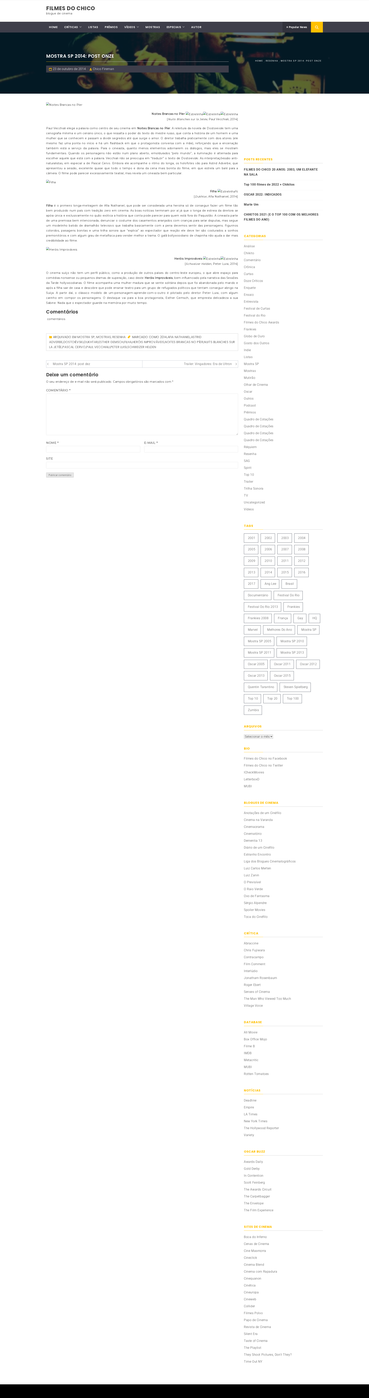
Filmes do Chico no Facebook (265, 758)
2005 (251, 549)
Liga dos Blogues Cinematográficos (270, 861)
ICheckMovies (254, 772)
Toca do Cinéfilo (256, 917)
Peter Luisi (119, 347)
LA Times (251, 1114)
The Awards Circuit (258, 1189)
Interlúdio (251, 971)
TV (246, 495)
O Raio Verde (253, 889)
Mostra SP (86, 337)
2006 (268, 549)
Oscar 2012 (308, 664)
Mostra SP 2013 (292, 652)
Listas (248, 357)
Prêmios (250, 412)
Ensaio (249, 295)
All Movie (250, 1032)
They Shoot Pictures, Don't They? (268, 1354)
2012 (301, 561)
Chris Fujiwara (254, 950)
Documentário (258, 595)
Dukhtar (91, 342)
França (283, 618)
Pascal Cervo (74, 347)
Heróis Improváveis (148, 342)
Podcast (250, 405)
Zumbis (253, 710)
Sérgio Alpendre (255, 903)
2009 (251, 561)
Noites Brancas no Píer (184, 342)
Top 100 (293, 698)
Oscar (248, 391)
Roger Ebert (252, 985)
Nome (52, 443)
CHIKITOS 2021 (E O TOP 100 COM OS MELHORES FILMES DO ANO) (281, 217)
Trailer (248, 481)
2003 (285, 538)
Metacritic (251, 1060)
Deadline (250, 1100)
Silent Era (251, 1334)
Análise (249, 246)
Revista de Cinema (257, 1327)
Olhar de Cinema (256, 385)
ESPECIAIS (174, 27)
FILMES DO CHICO (70, 8)
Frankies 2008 (258, 618)
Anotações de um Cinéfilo (262, 813)
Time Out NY (253, 1361)
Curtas (248, 274)
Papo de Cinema (256, 1320)
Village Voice (253, 1005)
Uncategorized (254, 502)
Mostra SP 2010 (292, 641)
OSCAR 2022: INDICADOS (263, 194)
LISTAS (93, 27)
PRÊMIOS (111, 27)
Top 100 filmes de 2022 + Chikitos (269, 184)
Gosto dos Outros (256, 343)
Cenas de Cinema (256, 1244)
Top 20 (272, 698)
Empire (249, 1107)
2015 (285, 572)
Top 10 (249, 475)
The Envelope (253, 1203)
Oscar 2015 (282, 675)
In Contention (253, 1175)
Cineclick (250, 1258)
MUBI (248, 786)
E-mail (151, 443)
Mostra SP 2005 (259, 641)
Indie (247, 350)
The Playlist (252, 1348)
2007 (285, 549)
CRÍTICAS (71, 27)
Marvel (253, 630)
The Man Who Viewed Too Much (267, 999)
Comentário (58, 390)
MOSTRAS (152, 27)
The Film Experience (258, 1210)
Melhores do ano (279, 630)
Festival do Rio (255, 315)
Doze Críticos (253, 281)
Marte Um (251, 204)
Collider (249, 1306)
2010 (268, 561)
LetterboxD (251, 779)
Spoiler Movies (254, 910)
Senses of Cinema (257, 992)
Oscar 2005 (256, 664)
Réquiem (250, 447)
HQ (314, 618)
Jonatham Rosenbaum (260, 978)
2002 (268, 538)
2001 (251, 538)
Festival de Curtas (257, 308)
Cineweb (250, 1299)
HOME (53, 27)
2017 (251, 584)
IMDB (248, 1053)
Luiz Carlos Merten (257, 868)
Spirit (248, 468)
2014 (163, 337)
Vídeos (249, 509)
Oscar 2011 (282, 664)
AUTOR (196, 27)
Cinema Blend (254, 1264)
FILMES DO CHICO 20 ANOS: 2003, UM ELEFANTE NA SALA (281, 172)
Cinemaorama (254, 827)
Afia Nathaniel (179, 337)
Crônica (249, 267)
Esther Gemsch (111, 342)
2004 (301, 538)
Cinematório (253, 834)
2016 (301, 572)
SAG (247, 461)
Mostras (103, 337)
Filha (128, 342)
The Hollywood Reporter (261, 1128)
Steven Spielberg (296, 687)
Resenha (118, 337)
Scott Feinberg (254, 1182)
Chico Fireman (103, 69)
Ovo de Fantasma (257, 896)
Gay (300, 618)
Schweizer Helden (141, 347)
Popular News (297, 27)
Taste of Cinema (256, 1341)
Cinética (250, 1285)
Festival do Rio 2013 (263, 607)
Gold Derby (252, 1169)
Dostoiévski (73, 342)
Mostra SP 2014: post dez (71, 364)
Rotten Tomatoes (256, 1074)
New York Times (255, 1121)
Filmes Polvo (253, 1313)
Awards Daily (253, 1162)
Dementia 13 (253, 840)
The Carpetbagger (257, 1196)
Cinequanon (252, 1278)
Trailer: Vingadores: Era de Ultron (208, 364)
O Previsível (252, 882)
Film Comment (254, 964)
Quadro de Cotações (258, 419)
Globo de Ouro (254, 336)
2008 (301, 549)
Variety (249, 1135)
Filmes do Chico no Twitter (263, 765)
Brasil (290, 584)
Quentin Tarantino (261, 687)
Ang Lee (270, 584)
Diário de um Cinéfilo (259, 847)
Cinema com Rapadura (260, 1271)
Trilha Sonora (253, 488)
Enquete (250, 288)
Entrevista (251, 301)
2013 (251, 572)
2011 (285, 561)
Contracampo (254, 957)
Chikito (249, 253)
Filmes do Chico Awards (261, 322)
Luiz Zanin (251, 875)
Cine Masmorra (255, 1251)
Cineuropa (251, 1292)
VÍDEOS (129, 27)
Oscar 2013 (256, 675)
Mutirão (249, 378)
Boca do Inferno (255, 1237)
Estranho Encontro (257, 854)
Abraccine (251, 943)
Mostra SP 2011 (259, 652)
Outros (249, 398)
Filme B (249, 1046)
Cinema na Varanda (258, 820)
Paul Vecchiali (98, 347)
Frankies (250, 329)
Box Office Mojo (255, 1039)
